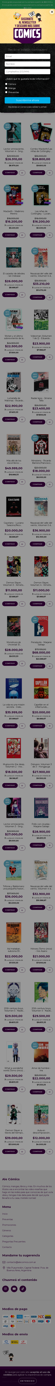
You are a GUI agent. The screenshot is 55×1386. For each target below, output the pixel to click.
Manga (12, 88)
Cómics (12, 84)
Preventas (13, 92)
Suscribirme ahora (27, 100)
